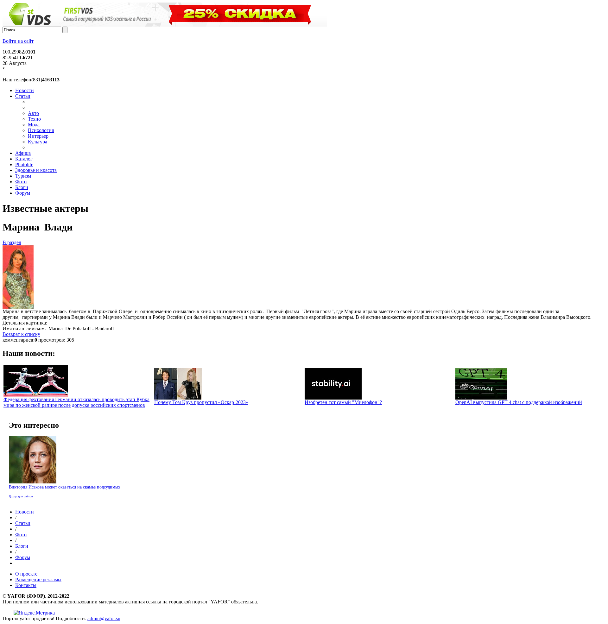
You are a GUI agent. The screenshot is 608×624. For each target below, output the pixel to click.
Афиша (23, 153)
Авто (33, 113)
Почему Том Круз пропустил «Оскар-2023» (201, 402)
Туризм (23, 176)
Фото (21, 181)
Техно (34, 119)
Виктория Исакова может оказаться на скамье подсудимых (64, 487)
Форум (22, 193)
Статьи (22, 96)
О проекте (26, 574)
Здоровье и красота (36, 170)
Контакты (25, 585)
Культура (37, 141)
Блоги (21, 187)
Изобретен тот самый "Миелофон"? (343, 402)
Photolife (24, 164)
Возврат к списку (21, 334)
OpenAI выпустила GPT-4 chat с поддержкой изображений (518, 402)
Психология (41, 130)
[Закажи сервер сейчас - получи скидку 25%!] (165, 25)
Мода (34, 124)
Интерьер (38, 136)
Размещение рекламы (38, 579)
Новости (24, 90)
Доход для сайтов (21, 496)
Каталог (24, 158)
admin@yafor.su (103, 618)
